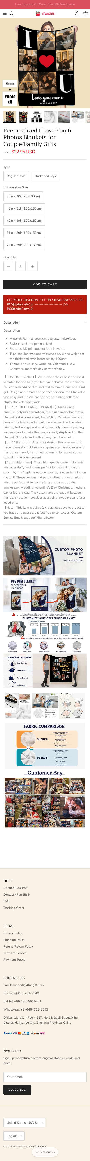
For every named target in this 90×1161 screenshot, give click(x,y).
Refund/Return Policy (18, 946)
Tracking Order (13, 908)
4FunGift (18, 1146)
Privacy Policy (13, 933)
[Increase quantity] (33, 266)
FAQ (6, 901)
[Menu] (4, 13)
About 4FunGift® (15, 888)
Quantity (9, 257)
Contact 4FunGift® (16, 894)
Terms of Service (14, 953)
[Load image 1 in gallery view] (45, 63)
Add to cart (45, 284)
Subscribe (17, 1090)
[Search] (13, 13)
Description (11, 322)
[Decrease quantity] (8, 266)
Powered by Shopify (35, 1146)
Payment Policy (14, 960)
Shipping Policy (14, 940)
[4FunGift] (45, 13)
